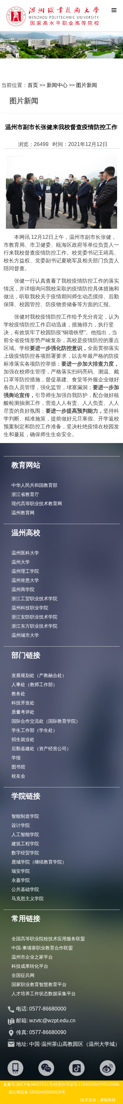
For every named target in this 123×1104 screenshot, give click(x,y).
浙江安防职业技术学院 (34, 616)
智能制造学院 (25, 816)
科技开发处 (22, 702)
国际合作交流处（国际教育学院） (45, 721)
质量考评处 (22, 712)
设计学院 (20, 825)
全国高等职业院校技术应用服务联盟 (48, 938)
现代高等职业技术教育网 (36, 503)
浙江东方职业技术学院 (34, 626)
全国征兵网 (22, 975)
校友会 (18, 776)
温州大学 (20, 562)
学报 (16, 757)
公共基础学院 (25, 889)
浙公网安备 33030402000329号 (37, 1092)
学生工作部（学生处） (34, 730)
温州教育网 (22, 512)
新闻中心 (57, 85)
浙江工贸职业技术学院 (34, 598)
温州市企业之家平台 (32, 957)
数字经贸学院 (25, 852)
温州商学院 (22, 589)
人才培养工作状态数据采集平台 (43, 993)
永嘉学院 (20, 880)
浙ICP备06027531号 (34, 1084)
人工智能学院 (25, 834)
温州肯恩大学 (25, 580)
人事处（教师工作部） (34, 684)
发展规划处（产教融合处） (39, 675)
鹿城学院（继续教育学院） (39, 862)
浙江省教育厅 (25, 494)
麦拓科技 (108, 1100)
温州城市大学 (25, 635)
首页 (33, 85)
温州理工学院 (25, 571)
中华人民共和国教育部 (34, 485)
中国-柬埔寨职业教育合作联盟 (42, 947)
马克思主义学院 (27, 898)
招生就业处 (22, 739)
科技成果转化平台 (29, 966)
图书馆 (18, 766)
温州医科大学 (25, 552)
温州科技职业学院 (29, 607)
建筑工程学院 (25, 843)
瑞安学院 (20, 871)
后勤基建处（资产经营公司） (41, 748)
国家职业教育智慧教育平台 (39, 984)
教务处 (18, 693)
